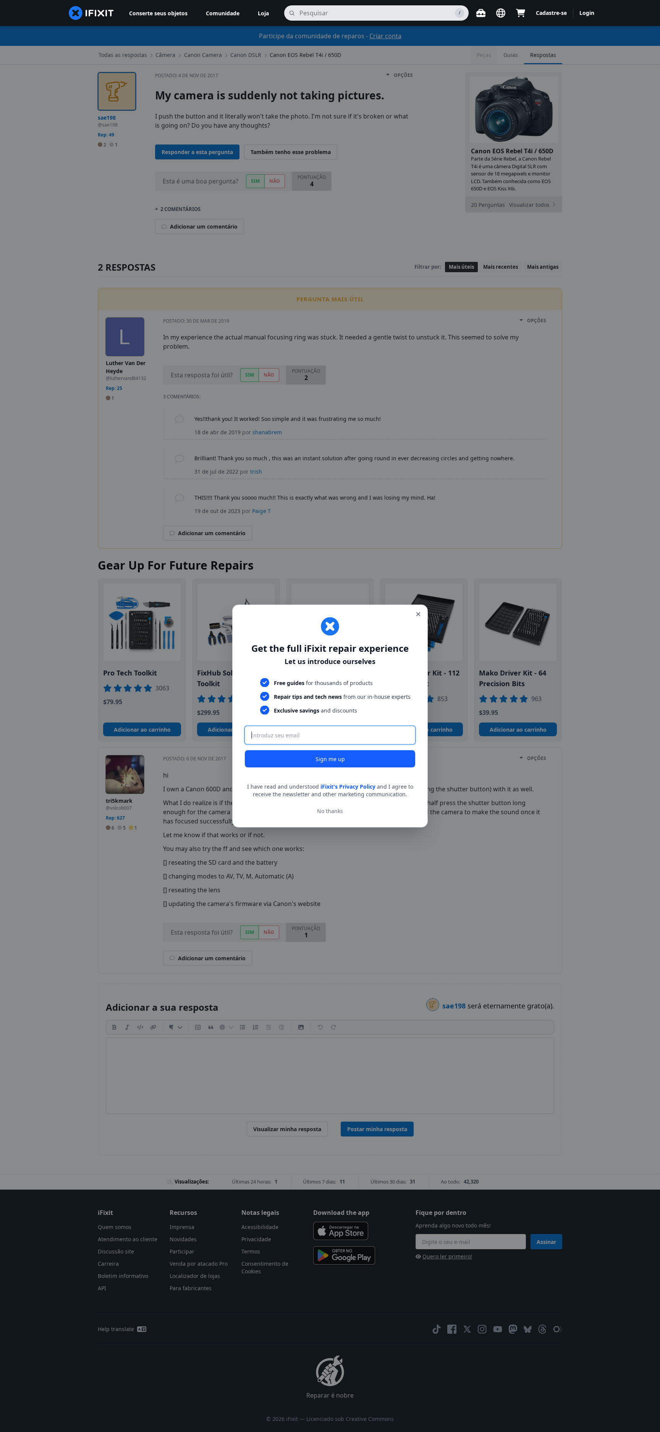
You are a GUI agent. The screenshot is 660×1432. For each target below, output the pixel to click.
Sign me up (330, 759)
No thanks (330, 810)
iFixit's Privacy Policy (347, 786)
